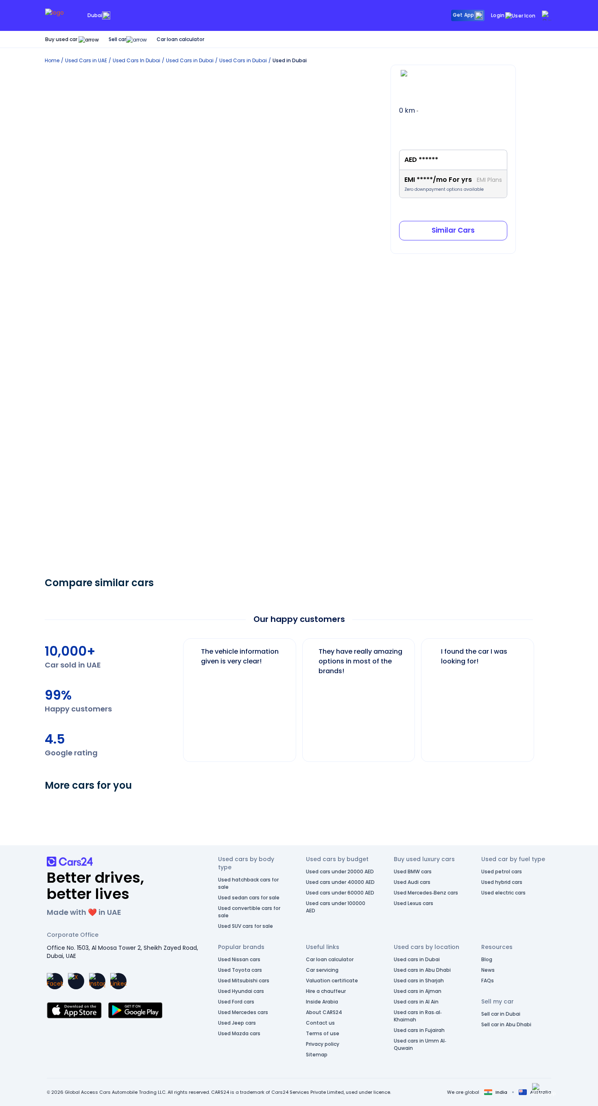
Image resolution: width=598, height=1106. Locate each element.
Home (52, 60)
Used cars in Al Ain (416, 1001)
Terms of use (322, 1033)
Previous (176, 696)
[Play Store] (135, 1010)
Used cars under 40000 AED (340, 882)
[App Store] (74, 1010)
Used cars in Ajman (417, 991)
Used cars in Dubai (417, 959)
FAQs (487, 980)
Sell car (117, 39)
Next (540, 696)
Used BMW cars (413, 871)
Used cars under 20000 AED (340, 871)
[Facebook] (55, 981)
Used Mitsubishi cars (243, 980)
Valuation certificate (332, 980)
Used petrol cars (501, 871)
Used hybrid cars (501, 882)
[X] (76, 981)
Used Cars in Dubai (190, 60)
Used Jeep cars (237, 1022)
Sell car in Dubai (500, 1013)
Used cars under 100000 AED (335, 907)
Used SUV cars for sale (245, 926)
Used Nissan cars (239, 959)
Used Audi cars (412, 882)
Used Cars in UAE (86, 60)
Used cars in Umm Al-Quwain (420, 1044)
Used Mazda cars (239, 1033)
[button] (544, 1090)
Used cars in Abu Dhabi (422, 969)
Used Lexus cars (413, 903)
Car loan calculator (180, 39)
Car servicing (322, 969)
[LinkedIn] (118, 981)
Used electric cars (503, 892)
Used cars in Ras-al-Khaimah (418, 1016)
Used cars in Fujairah (419, 1030)
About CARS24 (324, 1012)
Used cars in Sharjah (419, 980)
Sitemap (316, 1054)
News (488, 969)
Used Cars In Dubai (136, 60)
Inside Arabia (322, 1001)
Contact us (320, 1022)
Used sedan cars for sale (248, 897)
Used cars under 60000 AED (340, 892)
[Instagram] (97, 981)
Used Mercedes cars (243, 1012)
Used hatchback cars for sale (248, 883)
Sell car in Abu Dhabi (506, 1024)
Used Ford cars (236, 1001)
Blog (486, 959)
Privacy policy (322, 1044)
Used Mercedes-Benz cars (426, 892)
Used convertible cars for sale (249, 912)
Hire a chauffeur (326, 991)
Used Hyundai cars (241, 991)
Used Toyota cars (240, 969)
